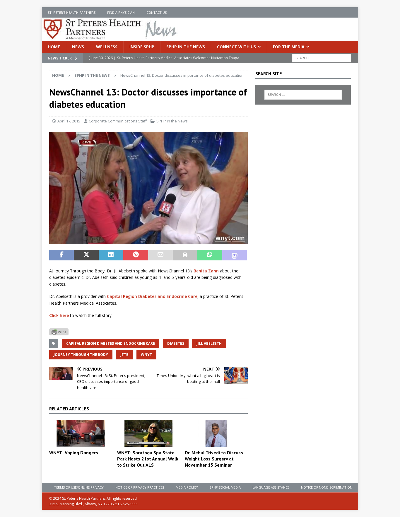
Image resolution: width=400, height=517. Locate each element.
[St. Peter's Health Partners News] (110, 37)
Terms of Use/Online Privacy (79, 487)
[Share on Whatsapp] (209, 255)
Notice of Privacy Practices (139, 487)
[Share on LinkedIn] (111, 255)
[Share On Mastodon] (234, 255)
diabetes (175, 343)
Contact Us (156, 12)
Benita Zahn (206, 271)
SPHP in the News (185, 47)
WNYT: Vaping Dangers (73, 452)
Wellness (106, 47)
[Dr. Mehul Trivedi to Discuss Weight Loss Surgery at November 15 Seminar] (216, 433)
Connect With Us (236, 47)
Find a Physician (121, 12)
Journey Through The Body (81, 354)
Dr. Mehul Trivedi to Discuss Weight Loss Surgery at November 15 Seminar (214, 459)
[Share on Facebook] (61, 255)
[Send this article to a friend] (160, 255)
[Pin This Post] (135, 255)
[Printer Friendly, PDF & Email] (59, 331)
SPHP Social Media (225, 487)
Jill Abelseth (209, 343)
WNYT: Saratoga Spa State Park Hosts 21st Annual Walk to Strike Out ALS (147, 459)
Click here (59, 315)
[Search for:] (321, 58)
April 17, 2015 (68, 121)
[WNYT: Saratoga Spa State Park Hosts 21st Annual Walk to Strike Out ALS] (148, 433)
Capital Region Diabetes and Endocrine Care (152, 296)
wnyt (146, 354)
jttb (124, 354)
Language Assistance (270, 487)
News (78, 47)
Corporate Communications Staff (118, 121)
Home (54, 47)
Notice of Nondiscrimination (326, 487)
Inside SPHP (141, 47)
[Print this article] (185, 255)
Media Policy (187, 487)
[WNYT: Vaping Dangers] (80, 433)
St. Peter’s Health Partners (71, 12)
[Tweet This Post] (86, 255)
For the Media (289, 47)
